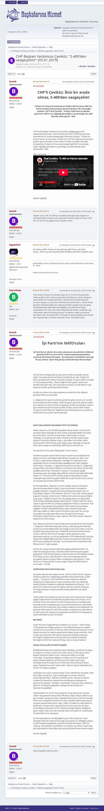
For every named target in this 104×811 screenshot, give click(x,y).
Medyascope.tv (75, 131)
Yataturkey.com (57, 577)
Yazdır (93, 74)
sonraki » (91, 66)
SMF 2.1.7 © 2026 (11, 808)
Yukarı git (12, 778)
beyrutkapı (15, 290)
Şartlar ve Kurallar (82, 808)
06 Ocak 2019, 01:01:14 (41, 82)
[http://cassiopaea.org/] (10, 276)
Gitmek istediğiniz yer (53, 793)
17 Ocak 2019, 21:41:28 (41, 332)
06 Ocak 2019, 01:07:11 (41, 211)
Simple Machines (23, 808)
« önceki (82, 66)
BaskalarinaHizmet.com (71, 36)
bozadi (12, 81)
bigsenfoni (15, 244)
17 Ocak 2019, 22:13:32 (41, 746)
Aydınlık (43, 198)
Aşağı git (11, 74)
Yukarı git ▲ (94, 808)
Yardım (72, 808)
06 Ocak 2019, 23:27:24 (41, 245)
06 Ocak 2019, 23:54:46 (41, 290)
